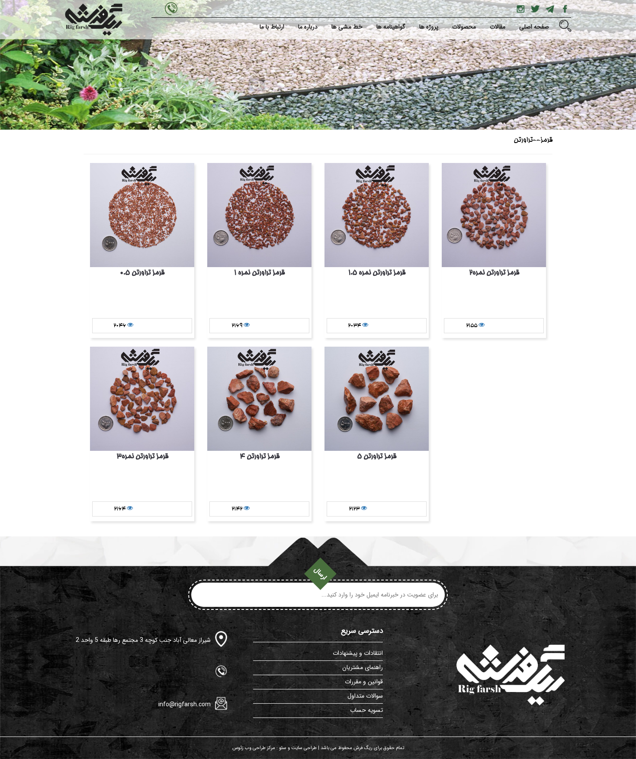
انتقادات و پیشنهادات (358, 653)
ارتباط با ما (272, 27)
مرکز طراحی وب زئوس (253, 748)
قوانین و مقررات (364, 681)
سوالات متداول (365, 696)
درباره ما (308, 27)
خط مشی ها (347, 27)
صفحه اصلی (534, 27)
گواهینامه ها (390, 27)
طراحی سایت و (301, 748)
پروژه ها (428, 27)
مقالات (497, 27)
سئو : (280, 748)
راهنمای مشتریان (362, 667)
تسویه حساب (366, 710)
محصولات (464, 27)
